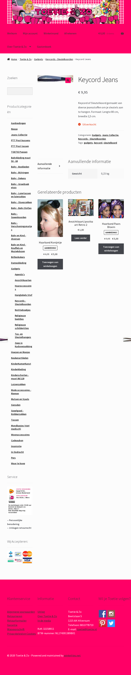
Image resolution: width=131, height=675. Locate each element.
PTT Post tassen (20, 146)
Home (14, 59)
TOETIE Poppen (19, 151)
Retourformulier (17, 620)
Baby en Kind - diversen (18, 237)
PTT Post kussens (20, 140)
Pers (13, 457)
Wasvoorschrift (16, 629)
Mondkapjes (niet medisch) (20, 427)
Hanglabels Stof (23, 295)
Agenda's (20, 274)
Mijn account (30, 33)
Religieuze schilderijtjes (22, 326)
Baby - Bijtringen (20, 172)
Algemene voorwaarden (21, 611)
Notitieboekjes (23, 309)
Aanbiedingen (18, 123)
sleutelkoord (110, 142)
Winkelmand (51, 33)
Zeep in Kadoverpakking (23, 344)
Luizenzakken (18, 384)
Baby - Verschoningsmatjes (21, 226)
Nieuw (14, 128)
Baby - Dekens (18, 178)
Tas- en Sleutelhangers (23, 335)
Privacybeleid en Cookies (21, 633)
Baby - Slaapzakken (21, 202)
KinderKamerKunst (21, 363)
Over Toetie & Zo (17, 46)
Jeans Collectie (110, 135)
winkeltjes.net (72, 655)
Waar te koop (18, 463)
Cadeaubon (17, 440)
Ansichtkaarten (23, 280)
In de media (44, 620)
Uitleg (41, 611)
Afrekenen (70, 33)
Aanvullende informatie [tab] (45, 166)
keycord (98, 142)
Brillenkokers (18, 257)
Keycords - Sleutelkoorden (59, 59)
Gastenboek (44, 46)
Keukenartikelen (19, 357)
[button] (68, 80)
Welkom (12, 33)
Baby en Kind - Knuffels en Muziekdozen (18, 248)
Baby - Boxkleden (20, 166)
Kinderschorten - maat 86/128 (20, 377)
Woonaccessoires (20, 434)
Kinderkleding (18, 369)
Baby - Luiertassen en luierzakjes (21, 195)
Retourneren (14, 616)
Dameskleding (18, 262)
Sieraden (15, 404)
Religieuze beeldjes (20, 317)
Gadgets (38, 59)
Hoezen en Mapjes (20, 352)
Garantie (12, 625)
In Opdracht (17, 452)
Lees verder (81, 238)
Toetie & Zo (26, 59)
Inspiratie (16, 446)
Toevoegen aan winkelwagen (50, 264)
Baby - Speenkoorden (18, 215)
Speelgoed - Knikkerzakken (18, 412)
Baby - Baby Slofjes (21, 208)
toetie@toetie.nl (87, 629)
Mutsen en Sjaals (20, 399)
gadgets (88, 142)
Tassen (15, 419)
